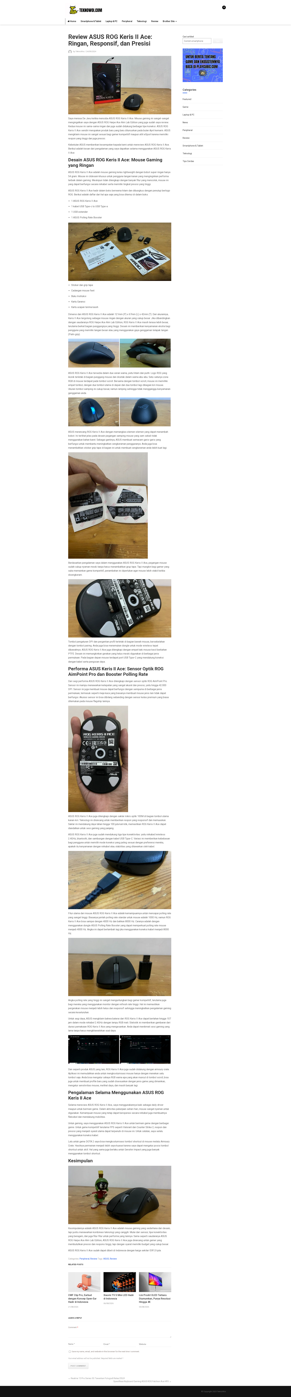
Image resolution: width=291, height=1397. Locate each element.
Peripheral (127, 21)
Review (154, 21)
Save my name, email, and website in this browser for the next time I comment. (106, 1351)
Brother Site (169, 21)
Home (73, 21)
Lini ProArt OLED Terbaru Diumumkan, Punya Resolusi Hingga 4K (155, 1298)
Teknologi (142, 21)
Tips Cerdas (188, 161)
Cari (218, 41)
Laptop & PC (111, 21)
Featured (187, 99)
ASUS (106, 1259)
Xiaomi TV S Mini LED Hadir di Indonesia (119, 1297)
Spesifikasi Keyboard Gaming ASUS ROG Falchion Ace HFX (141, 1381)
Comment (73, 1327)
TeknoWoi (221, 1391)
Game (185, 107)
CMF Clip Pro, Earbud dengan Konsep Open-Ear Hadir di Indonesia (82, 1298)
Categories (189, 89)
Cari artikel (188, 36)
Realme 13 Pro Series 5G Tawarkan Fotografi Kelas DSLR (98, 1378)
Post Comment (78, 1366)
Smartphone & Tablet (91, 21)
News (185, 122)
